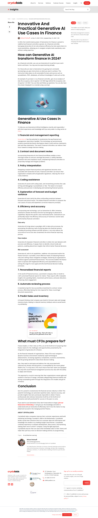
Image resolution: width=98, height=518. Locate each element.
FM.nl (19, 131)
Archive (85, 23)
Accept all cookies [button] (67, 514)
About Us (33, 3)
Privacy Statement (71, 511)
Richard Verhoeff (32, 440)
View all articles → (31, 455)
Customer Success (58, 3)
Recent (73, 23)
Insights (75, 3)
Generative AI (22, 139)
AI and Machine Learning (22, 18)
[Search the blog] (88, 9)
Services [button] (40, 3)
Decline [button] (75, 514)
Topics (79, 23)
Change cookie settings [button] (56, 514)
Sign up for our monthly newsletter (73, 471)
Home (9, 18)
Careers (68, 3)
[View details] (9, 484)
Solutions (48, 3)
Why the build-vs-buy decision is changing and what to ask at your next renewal (80, 41)
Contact (87, 3)
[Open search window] (81, 3)
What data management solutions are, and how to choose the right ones (80, 34)
